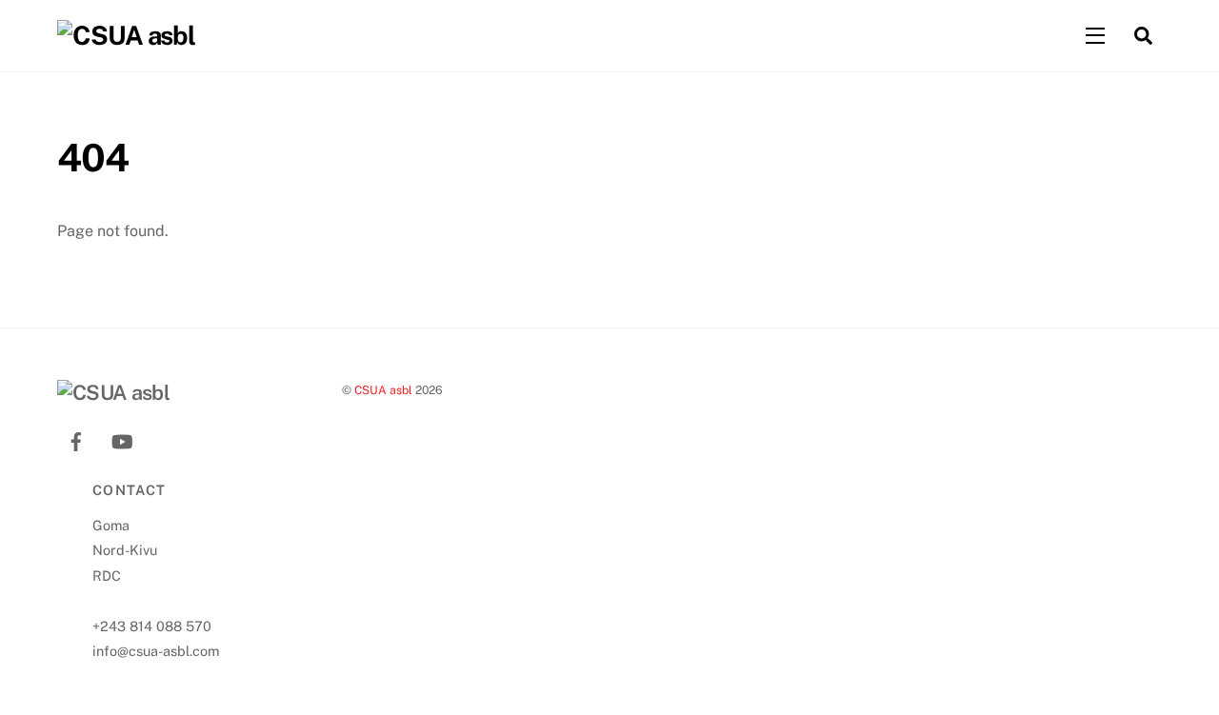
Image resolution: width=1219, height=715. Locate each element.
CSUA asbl (383, 390)
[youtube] (122, 439)
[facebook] (76, 439)
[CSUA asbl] (126, 35)
